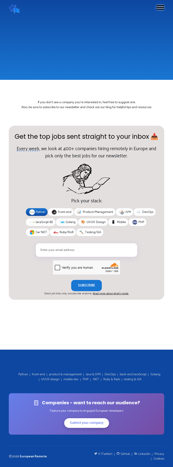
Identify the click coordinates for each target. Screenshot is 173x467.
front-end (38, 374)
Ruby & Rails (111, 379)
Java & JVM (93, 374)
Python (23, 374)
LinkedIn (143, 454)
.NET (96, 379)
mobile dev (71, 379)
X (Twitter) (105, 454)
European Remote (33, 456)
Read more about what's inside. (111, 293)
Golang (155, 374)
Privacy (159, 454)
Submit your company (86, 423)
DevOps (110, 374)
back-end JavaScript (133, 374)
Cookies (158, 458)
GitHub (125, 454)
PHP (86, 379)
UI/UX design (50, 379)
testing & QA (132, 379)
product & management (65, 374)
